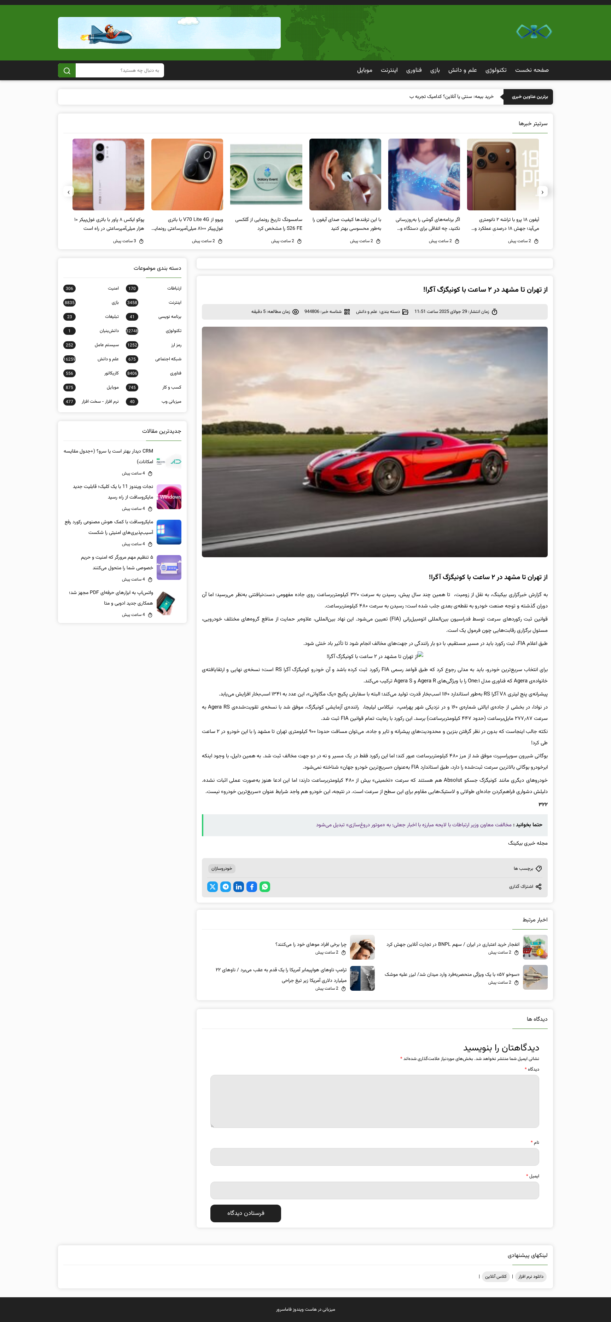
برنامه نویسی (155, 316)
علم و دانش (462, 70)
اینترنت (389, 70)
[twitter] (212, 886)
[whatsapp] (265, 886)
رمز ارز (154, 345)
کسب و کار (154, 387)
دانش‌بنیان (93, 330)
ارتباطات (154, 288)
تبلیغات (93, 316)
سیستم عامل (92, 345)
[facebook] (251, 886)
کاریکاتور (92, 373)
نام (535, 1142)
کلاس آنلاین (496, 1276)
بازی (435, 70)
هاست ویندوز (305, 1309)
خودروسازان (221, 868)
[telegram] (225, 886)
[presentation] (542, 191)
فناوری (414, 70)
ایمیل (532, 1176)
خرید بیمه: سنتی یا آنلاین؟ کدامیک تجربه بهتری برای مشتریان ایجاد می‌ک (423, 97)
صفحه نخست (532, 70)
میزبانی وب (155, 401)
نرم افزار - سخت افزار (92, 401)
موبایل (364, 70)
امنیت (92, 288)
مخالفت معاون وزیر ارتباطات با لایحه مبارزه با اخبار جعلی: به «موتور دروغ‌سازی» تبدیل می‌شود (414, 825)
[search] (67, 70)
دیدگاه (532, 1069)
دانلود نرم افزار (530, 1276)
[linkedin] (238, 886)
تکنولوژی (496, 70)
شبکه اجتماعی (154, 359)
